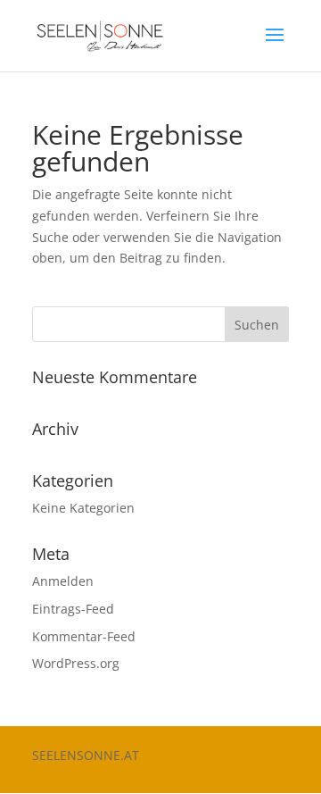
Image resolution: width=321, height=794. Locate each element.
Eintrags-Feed (73, 608)
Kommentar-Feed (84, 636)
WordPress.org (75, 663)
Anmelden (63, 581)
